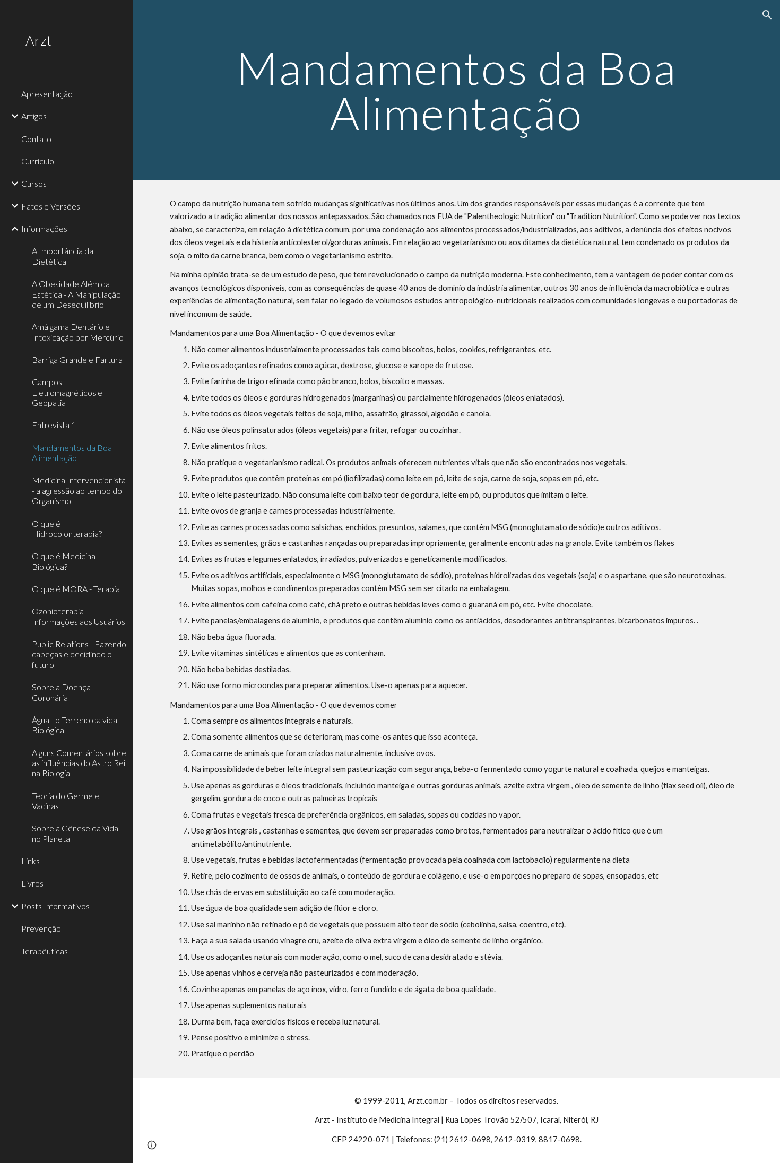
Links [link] (30, 861)
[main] (456, 90)
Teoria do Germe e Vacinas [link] (65, 801)
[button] (767, 15)
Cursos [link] (34, 183)
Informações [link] (44, 228)
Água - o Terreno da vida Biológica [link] (74, 725)
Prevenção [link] (41, 928)
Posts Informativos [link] (55, 906)
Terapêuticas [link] (44, 951)
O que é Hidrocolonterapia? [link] (67, 528)
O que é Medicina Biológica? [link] (64, 561)
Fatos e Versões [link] (50, 206)
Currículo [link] (37, 161)
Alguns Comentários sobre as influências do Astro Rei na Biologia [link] (79, 763)
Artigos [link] (34, 116)
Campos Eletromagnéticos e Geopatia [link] (67, 392)
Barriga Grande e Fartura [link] (77, 359)
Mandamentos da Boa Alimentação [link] (72, 452)
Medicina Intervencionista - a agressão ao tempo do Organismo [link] (79, 490)
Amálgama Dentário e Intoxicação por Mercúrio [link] (78, 332)
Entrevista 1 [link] (54, 425)
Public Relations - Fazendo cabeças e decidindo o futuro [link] (79, 654)
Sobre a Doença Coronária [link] (61, 692)
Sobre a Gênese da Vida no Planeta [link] (75, 833)
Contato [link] (36, 139)
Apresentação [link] (47, 94)
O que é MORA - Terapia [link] (76, 589)
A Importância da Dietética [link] (62, 256)
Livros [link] (32, 883)
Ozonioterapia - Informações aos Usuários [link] (78, 616)
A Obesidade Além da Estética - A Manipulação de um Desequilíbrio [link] (76, 294)
